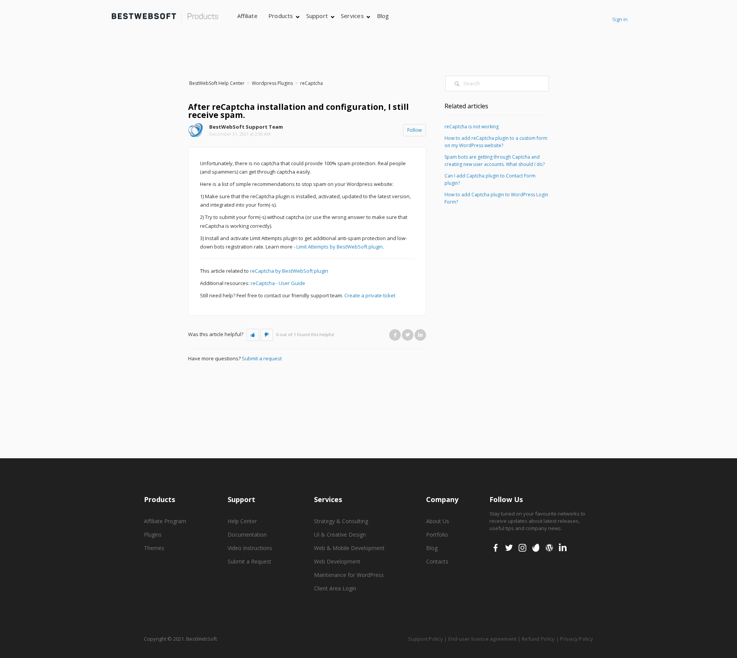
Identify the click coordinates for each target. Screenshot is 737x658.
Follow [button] (414, 129)
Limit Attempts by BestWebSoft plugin (339, 246)
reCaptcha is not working (472, 126)
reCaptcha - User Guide (278, 283)
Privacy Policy (576, 638)
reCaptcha (311, 83)
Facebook (395, 335)
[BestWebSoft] (165, 17)
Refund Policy (538, 638)
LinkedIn (420, 335)
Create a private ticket (369, 295)
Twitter (407, 335)
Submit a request (262, 358)
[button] (252, 335)
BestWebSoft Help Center (217, 83)
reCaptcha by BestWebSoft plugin (289, 270)
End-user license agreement (482, 638)
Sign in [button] (620, 19)
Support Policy (425, 638)
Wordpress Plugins (272, 83)
